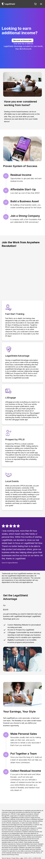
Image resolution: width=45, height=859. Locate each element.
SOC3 (25, 858)
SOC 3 (30, 858)
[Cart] (35, 4)
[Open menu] (41, 4)
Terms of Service (6, 858)
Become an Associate (22, 40)
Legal (21, 858)
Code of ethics (18, 842)
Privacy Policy (15, 858)
